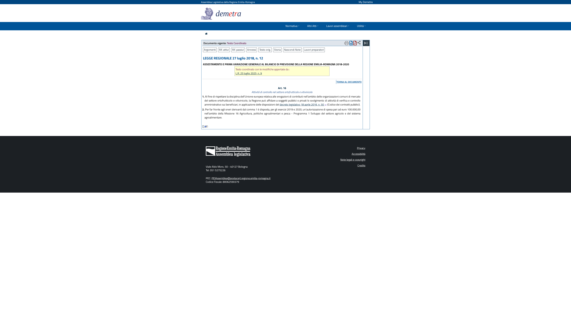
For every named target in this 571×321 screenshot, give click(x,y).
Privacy (361, 148)
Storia (277, 50)
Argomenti (210, 50)
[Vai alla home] (206, 34)
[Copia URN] (359, 43)
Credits (361, 165)
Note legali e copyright (352, 160)
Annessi (251, 50)
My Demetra (366, 2)
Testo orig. (265, 50)
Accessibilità (358, 154)
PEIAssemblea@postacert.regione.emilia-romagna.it (241, 178)
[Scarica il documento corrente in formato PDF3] (355, 44)
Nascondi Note (292, 50)
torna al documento (349, 82)
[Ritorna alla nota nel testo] (205, 126)
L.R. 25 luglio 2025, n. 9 (249, 73)
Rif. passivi (238, 50)
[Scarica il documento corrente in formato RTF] (351, 44)
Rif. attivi (224, 50)
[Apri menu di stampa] (346, 43)
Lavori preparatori (314, 50)
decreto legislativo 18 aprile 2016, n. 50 (302, 105)
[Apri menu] (366, 43)
